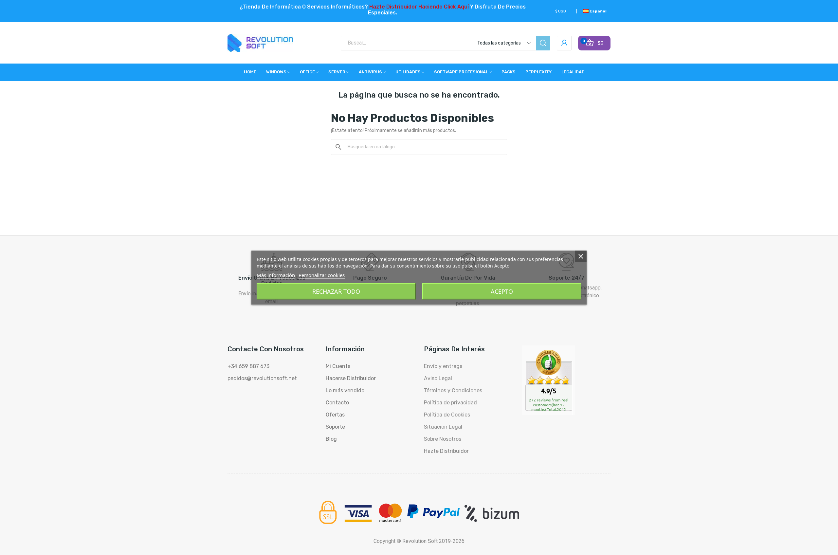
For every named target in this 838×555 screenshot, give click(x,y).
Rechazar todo (336, 291)
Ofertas (335, 415)
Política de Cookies (447, 415)
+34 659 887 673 (248, 366)
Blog (331, 439)
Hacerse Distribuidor (351, 378)
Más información (276, 274)
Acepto (502, 291)
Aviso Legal (438, 378)
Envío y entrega (443, 366)
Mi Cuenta (338, 366)
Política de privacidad (450, 402)
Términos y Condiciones (453, 390)
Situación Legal (443, 427)
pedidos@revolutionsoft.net (262, 378)
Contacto (337, 402)
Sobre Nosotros (442, 439)
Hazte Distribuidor (446, 451)
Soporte (335, 427)
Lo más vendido (345, 390)
